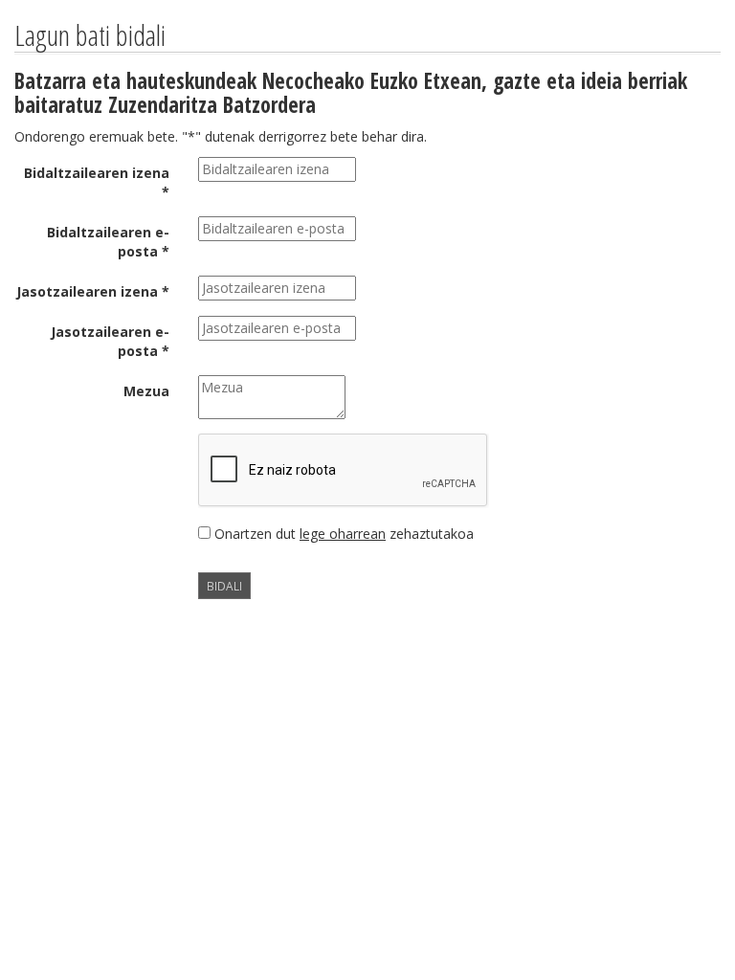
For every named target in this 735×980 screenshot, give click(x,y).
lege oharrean (343, 533)
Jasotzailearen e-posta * (110, 341)
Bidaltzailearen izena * (96, 182)
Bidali (224, 585)
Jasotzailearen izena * (92, 291)
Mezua (146, 391)
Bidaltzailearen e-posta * (108, 241)
